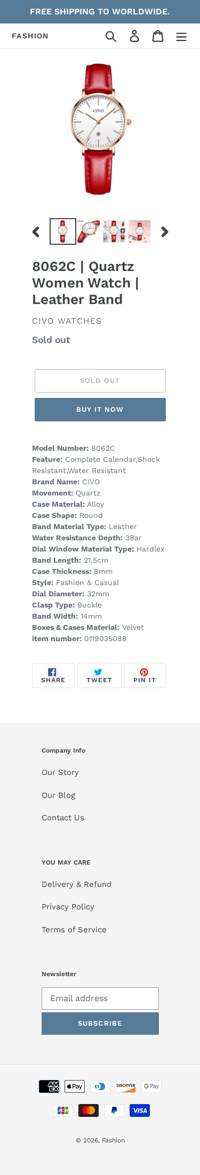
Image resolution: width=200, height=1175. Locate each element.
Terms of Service (74, 929)
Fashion (30, 35)
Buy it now (100, 409)
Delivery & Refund (76, 884)
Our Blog (58, 795)
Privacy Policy (68, 907)
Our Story (60, 772)
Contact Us (63, 817)
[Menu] (181, 36)
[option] (62, 231)
